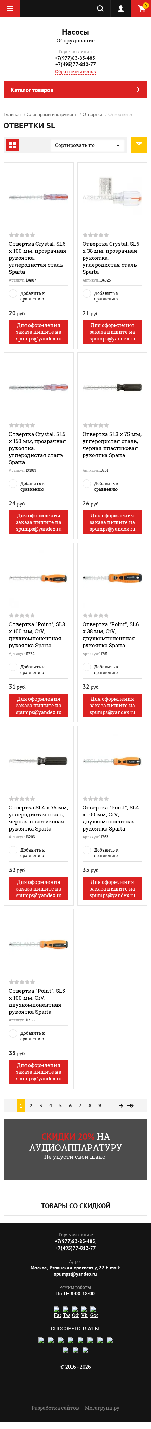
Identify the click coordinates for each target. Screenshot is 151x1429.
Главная (12, 114)
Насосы (75, 31)
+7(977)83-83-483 (75, 58)
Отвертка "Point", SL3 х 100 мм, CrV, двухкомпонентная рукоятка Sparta (37, 635)
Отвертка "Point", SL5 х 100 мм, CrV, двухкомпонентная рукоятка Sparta (37, 1001)
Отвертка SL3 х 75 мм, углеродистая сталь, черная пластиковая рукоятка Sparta (112, 444)
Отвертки (92, 114)
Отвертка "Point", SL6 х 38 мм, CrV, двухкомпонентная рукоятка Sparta (111, 635)
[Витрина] (12, 145)
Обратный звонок (75, 71)
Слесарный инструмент (52, 114)
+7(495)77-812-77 (75, 64)
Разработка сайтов (55, 1407)
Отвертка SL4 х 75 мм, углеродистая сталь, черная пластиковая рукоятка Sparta (38, 818)
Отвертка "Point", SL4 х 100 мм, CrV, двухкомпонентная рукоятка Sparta (111, 818)
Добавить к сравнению (32, 296)
